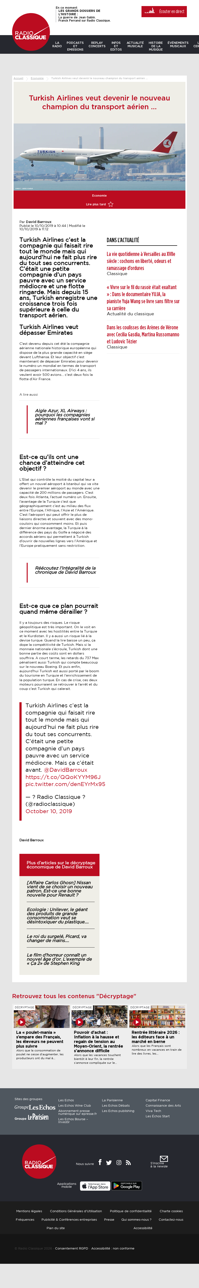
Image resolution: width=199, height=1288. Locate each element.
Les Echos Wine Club (74, 1105)
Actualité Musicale (135, 44)
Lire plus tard (96, 204)
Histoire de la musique (156, 46)
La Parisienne (112, 1100)
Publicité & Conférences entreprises (69, 1220)
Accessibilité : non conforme (112, 1248)
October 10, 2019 (48, 811)
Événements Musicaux (178, 44)
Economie (37, 78)
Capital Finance (158, 1100)
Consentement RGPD (71, 1248)
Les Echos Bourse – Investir (73, 1121)
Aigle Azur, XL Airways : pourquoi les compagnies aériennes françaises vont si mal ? (64, 417)
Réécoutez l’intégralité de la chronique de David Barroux (65, 570)
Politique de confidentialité (131, 1211)
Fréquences (25, 1220)
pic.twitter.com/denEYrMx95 (65, 784)
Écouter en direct (171, 11)
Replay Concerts (97, 44)
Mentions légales (29, 1211)
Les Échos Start (158, 1116)
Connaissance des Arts (163, 1105)
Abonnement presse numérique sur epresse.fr (77, 1112)
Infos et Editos (116, 46)
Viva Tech (153, 1111)
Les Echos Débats (116, 1105)
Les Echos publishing (118, 1111)
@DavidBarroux (65, 770)
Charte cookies (171, 1211)
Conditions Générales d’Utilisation (76, 1211)
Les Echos (66, 1100)
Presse (109, 1220)
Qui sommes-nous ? (136, 1220)
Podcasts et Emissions (75, 46)
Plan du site (56, 1228)
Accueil (18, 78)
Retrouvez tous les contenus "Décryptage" (74, 996)
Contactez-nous (171, 1220)
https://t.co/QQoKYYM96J (63, 777)
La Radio (57, 44)
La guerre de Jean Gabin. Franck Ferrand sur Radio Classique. (84, 15)
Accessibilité (142, 1228)
